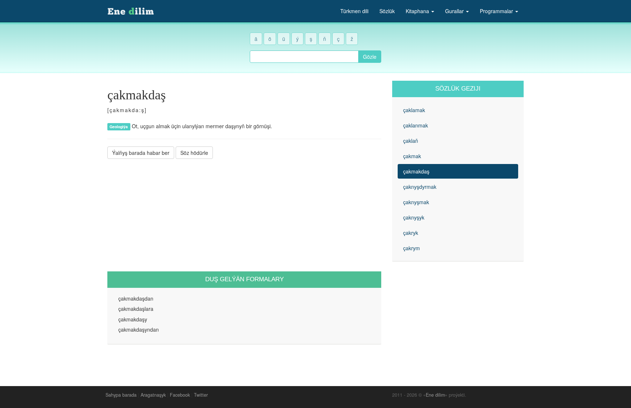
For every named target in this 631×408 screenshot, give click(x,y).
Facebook (180, 395)
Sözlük (387, 11)
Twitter (201, 395)
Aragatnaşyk (153, 395)
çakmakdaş (416, 171)
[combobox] (304, 56)
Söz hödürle (194, 152)
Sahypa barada (121, 395)
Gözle (369, 56)
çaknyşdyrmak (419, 186)
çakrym (411, 248)
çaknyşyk (413, 217)
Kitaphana (418, 11)
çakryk (410, 232)
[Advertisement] (244, 215)
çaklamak (414, 110)
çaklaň (410, 140)
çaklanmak (415, 125)
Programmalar (497, 11)
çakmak (412, 156)
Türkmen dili (354, 11)
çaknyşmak (416, 202)
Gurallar (455, 11)
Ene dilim (435, 395)
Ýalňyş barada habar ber (140, 152)
